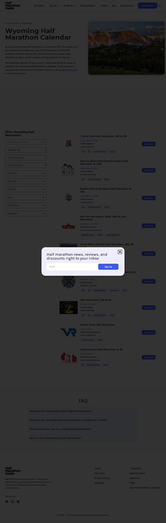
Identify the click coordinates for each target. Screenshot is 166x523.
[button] (120, 252)
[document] (83, 261)
